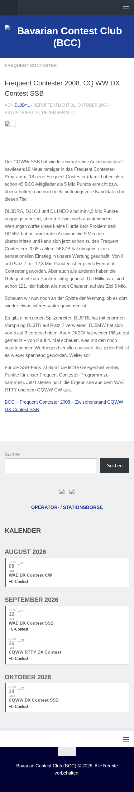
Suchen (12, 454)
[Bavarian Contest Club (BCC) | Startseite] (67, 37)
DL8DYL (22, 105)
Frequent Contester (31, 65)
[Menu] (126, 8)
